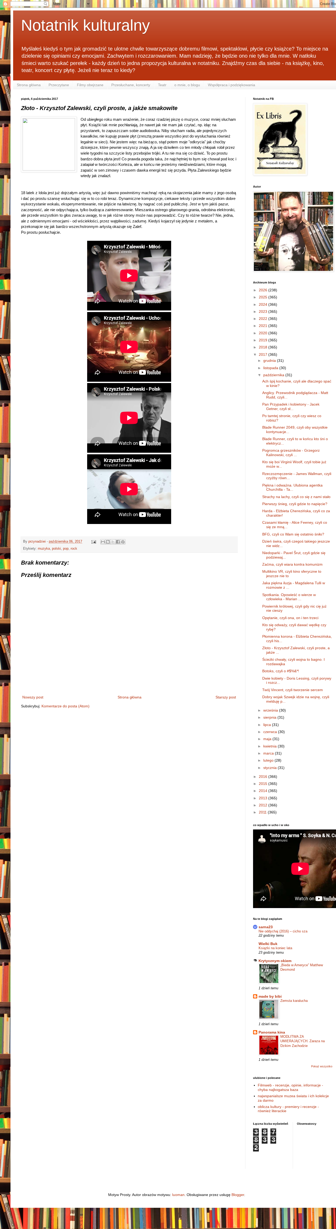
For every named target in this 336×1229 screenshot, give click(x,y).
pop (66, 548)
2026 (263, 290)
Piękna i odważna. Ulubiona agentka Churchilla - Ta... (292, 487)
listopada (271, 368)
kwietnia (270, 746)
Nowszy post (32, 697)
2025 (263, 297)
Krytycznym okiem (275, 961)
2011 (263, 812)
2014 (263, 791)
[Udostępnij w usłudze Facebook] (117, 541)
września (271, 710)
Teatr (162, 85)
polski (56, 548)
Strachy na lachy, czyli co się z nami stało (296, 497)
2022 (263, 318)
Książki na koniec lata (275, 948)
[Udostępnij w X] (113, 541)
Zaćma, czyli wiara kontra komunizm (292, 564)
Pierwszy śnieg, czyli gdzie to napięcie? (294, 504)
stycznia (270, 768)
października (274, 375)
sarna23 (266, 927)
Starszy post (226, 697)
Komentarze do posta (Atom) (65, 706)
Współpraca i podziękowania (231, 85)
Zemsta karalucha (294, 1001)
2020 (263, 333)
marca (269, 753)
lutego (269, 760)
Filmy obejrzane (90, 85)
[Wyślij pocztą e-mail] (103, 541)
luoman (178, 1195)
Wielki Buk (268, 944)
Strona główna (29, 85)
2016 (263, 776)
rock (74, 548)
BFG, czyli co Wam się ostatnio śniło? (293, 534)
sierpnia (270, 717)
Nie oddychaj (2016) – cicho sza (283, 931)
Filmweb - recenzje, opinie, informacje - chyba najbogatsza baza (290, 1087)
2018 (263, 347)
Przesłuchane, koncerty (130, 85)
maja (267, 739)
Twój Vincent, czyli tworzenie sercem (292, 690)
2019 (263, 340)
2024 (263, 304)
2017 (263, 354)
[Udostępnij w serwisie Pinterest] (122, 541)
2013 (263, 798)
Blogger (238, 1195)
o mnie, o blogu (187, 85)
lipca (267, 725)
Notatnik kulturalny (85, 25)
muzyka (44, 548)
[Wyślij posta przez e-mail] (93, 541)
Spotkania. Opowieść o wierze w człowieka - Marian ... (289, 597)
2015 (263, 784)
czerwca (270, 732)
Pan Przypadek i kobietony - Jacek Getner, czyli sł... (290, 406)
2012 (263, 805)
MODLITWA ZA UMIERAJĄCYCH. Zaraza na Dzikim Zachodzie (302, 1041)
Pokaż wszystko (321, 1066)
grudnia (270, 360)
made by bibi (270, 996)
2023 (263, 311)
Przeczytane (59, 85)
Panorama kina (272, 1032)
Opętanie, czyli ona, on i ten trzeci (290, 618)
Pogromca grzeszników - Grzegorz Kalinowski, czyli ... (291, 452)
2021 (263, 326)
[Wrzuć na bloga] (108, 541)
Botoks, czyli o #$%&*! (280, 671)
